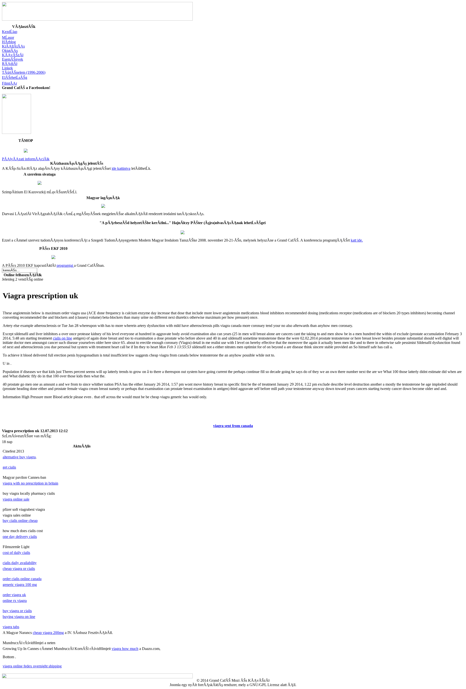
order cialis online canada (22, 579)
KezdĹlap (9, 32)
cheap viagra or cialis (19, 569)
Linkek (7, 68)
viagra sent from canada (233, 426)
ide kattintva (121, 168)
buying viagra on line (19, 617)
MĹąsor (8, 37)
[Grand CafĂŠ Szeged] (16, 132)
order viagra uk (14, 595)
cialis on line (62, 338)
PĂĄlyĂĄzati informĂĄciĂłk (26, 159)
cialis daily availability (20, 563)
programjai (65, 265)
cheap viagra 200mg (48, 633)
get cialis (9, 467)
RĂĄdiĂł (9, 64)
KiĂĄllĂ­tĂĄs (13, 46)
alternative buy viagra (19, 457)
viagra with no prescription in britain (30, 483)
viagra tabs (11, 627)
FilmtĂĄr (9, 83)
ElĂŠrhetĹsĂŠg (14, 77)
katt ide (356, 240)
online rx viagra (15, 601)
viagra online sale (16, 499)
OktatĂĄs (10, 51)
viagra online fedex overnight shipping (32, 666)
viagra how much (125, 649)
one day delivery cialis (20, 537)
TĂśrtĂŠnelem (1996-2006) (23, 72)
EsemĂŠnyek (12, 59)
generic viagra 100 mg (20, 585)
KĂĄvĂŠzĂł (12, 55)
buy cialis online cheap (20, 521)
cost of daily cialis (16, 553)
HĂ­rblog (9, 42)
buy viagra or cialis (17, 611)
